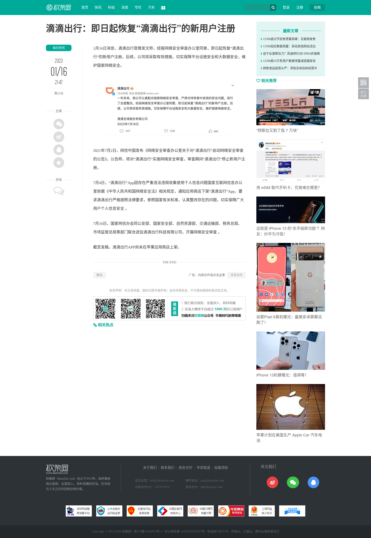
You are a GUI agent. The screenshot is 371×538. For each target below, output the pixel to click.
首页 (84, 7)
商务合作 (185, 467)
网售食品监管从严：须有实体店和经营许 (289, 68)
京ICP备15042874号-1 (148, 531)
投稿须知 (221, 467)
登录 (286, 7)
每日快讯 (59, 47)
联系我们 (168, 467)
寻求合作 (236, 275)
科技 (111, 7)
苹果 (150, 247)
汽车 (151, 7)
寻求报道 (203, 467)
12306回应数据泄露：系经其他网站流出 (289, 46)
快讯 (98, 7)
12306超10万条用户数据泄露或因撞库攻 (289, 60)
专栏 (138, 7)
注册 (299, 7)
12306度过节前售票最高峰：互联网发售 (289, 39)
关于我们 (150, 467)
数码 (99, 275)
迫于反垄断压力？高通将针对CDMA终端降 (291, 53)
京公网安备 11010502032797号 (185, 531)
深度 (124, 7)
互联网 (221, 183)
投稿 (317, 7)
